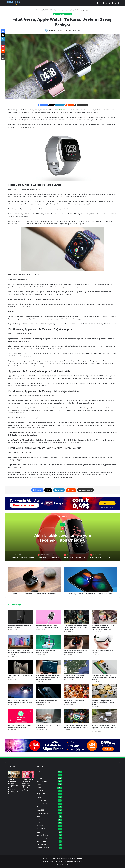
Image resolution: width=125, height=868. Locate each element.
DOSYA (39, 819)
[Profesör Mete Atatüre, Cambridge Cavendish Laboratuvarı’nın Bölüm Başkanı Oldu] (76, 617)
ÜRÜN (46, 10)
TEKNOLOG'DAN (42, 838)
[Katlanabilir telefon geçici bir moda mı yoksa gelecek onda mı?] (76, 642)
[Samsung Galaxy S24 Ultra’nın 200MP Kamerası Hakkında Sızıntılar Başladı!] (104, 667)
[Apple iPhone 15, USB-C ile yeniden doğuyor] (20, 667)
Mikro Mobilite (41, 844)
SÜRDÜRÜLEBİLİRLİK (43, 847)
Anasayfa (40, 10)
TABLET (39, 797)
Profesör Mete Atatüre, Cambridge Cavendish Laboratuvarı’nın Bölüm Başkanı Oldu (75, 627)
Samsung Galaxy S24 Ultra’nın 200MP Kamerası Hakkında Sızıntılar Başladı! (104, 677)
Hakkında (45, 861)
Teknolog (51, 30)
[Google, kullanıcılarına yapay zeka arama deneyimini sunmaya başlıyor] (76, 716)
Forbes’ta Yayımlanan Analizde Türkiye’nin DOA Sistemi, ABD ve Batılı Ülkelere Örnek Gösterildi (13, 786)
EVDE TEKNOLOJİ (43, 813)
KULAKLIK (40, 810)
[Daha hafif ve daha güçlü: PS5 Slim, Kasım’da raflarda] (20, 617)
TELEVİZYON (41, 800)
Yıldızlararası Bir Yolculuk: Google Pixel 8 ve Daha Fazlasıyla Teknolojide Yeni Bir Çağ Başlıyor (103, 627)
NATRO (79, 858)
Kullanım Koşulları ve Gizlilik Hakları (71, 861)
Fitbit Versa (62, 110)
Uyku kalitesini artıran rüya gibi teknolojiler (63, 538)
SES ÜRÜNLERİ (42, 803)
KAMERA (40, 807)
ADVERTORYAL (41, 841)
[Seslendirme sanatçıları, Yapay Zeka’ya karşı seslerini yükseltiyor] (48, 617)
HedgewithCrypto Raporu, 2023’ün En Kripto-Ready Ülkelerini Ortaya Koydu (103, 702)
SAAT (39, 816)
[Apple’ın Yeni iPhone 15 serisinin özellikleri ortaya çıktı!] (48, 691)
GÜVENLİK (40, 826)
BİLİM (39, 832)
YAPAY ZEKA (41, 829)
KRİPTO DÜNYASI (42, 835)
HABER (39, 772)
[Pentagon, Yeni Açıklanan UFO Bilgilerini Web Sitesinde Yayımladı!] (20, 691)
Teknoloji (39, 778)
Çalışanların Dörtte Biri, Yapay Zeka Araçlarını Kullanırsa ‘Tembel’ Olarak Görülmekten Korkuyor (48, 677)
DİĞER (50, 10)
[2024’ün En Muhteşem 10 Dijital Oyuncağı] (104, 642)
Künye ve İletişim (55, 861)
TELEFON (40, 791)
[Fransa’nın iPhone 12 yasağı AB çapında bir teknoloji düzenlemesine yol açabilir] (20, 642)
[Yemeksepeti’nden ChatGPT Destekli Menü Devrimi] (48, 716)
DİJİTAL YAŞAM (42, 781)
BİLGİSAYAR (41, 794)
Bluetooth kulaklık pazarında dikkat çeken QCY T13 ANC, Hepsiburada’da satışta (104, 727)
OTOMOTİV (40, 822)
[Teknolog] (12, 3)
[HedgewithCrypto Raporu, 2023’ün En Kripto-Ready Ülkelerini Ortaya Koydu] (104, 691)
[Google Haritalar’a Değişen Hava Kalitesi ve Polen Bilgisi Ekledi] (76, 667)
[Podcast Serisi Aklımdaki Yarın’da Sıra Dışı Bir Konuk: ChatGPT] (20, 716)
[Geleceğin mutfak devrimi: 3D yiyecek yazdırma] (48, 642)
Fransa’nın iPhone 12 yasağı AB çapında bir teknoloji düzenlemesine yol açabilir (20, 652)
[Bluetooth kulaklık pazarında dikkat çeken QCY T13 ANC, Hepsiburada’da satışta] (104, 716)
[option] (62, 537)
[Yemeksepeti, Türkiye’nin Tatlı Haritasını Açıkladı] (76, 691)
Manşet (62, 14)
